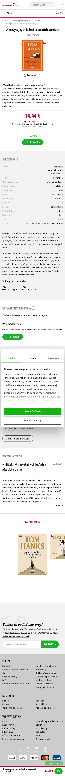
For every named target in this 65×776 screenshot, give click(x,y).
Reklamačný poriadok (46, 673)
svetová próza (56, 173)
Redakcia (40, 700)
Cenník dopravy (9, 676)
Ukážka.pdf (10, 289)
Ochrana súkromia (44, 683)
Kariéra (39, 735)
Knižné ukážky (8, 728)
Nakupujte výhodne (45, 687)
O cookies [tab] (53, 358)
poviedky (58, 166)
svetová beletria (55, 170)
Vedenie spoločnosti (45, 707)
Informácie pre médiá (12, 735)
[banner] (16, 3)
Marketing (7, 704)
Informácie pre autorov (13, 738)
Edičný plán (7, 731)
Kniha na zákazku (44, 738)
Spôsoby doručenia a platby (15, 683)
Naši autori (40, 731)
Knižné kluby (41, 704)
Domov (5, 20)
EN (62, 4)
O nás (5, 721)
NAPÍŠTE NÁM (55, 763)
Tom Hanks (32, 34)
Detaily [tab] (32, 358)
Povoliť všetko (33, 411)
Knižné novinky (9, 724)
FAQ (4, 680)
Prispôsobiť (30, 420)
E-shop (5, 700)
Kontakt (6, 666)
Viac (58, 505)
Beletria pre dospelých (21, 20)
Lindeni (59, 211)
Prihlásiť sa (50, 644)
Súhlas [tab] (12, 358)
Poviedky (38, 20)
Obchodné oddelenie (12, 707)
